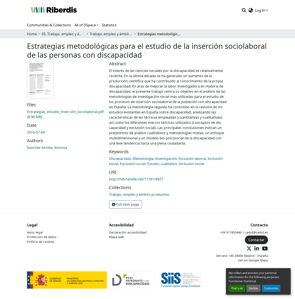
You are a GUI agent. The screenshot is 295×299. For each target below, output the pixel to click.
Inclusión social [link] (191, 163)
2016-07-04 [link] (36, 132)
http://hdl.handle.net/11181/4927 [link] (136, 179)
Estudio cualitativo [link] (162, 163)
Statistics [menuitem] (109, 25)
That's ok (237, 288)
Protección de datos (41, 237)
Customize (271, 288)
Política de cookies (40, 242)
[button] (53, 10)
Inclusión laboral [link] (192, 158)
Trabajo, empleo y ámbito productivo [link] (111, 34)
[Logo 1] (91, 280)
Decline (253, 288)
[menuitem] (86, 25)
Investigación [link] (166, 158)
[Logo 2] (181, 280)
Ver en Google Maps (253, 260)
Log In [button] (260, 10)
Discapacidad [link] (120, 158)
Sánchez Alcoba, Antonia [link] (47, 147)
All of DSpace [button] (85, 25)
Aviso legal (35, 232)
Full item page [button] (127, 204)
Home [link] (32, 34)
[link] (65, 114)
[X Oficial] (249, 249)
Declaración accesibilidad (127, 232)
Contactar (256, 239)
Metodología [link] (143, 158)
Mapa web (116, 237)
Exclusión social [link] (133, 163)
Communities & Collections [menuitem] (49, 25)
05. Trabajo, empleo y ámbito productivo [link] (63, 34)
